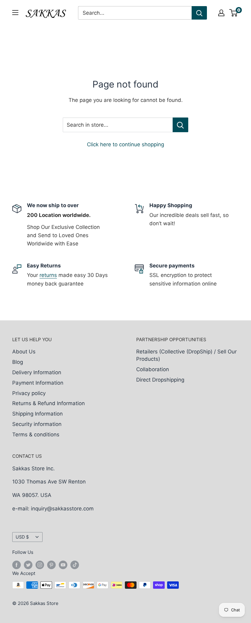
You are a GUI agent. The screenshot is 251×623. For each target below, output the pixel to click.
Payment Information (37, 383)
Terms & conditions (35, 434)
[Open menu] (15, 12)
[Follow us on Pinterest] (51, 564)
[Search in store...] (180, 125)
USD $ (22, 536)
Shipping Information (37, 414)
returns (48, 275)
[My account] (221, 12)
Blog (17, 362)
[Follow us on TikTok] (74, 564)
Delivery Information (36, 372)
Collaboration (152, 369)
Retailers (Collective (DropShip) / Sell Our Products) (186, 355)
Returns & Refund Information (48, 403)
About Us (24, 352)
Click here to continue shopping (125, 144)
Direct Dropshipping (160, 380)
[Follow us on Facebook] (16, 564)
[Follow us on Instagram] (40, 564)
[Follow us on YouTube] (63, 564)
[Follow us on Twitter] (28, 564)
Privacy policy (29, 393)
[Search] (199, 13)
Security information (37, 424)
